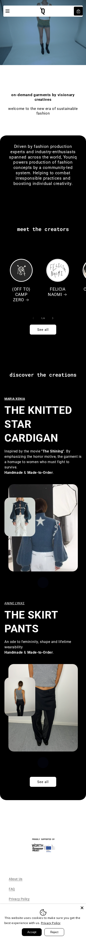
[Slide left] (33, 318)
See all (43, 330)
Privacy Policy (19, 899)
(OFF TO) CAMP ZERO (21, 294)
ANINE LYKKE (14, 603)
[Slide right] (53, 318)
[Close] (82, 908)
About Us (15, 879)
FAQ (12, 889)
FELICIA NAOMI (56, 292)
